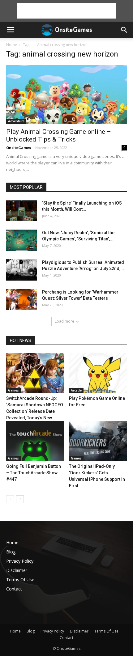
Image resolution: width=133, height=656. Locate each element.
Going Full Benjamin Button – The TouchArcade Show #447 (33, 473)
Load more (64, 321)
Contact (14, 589)
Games (13, 390)
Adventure (16, 121)
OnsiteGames (18, 147)
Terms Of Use (20, 579)
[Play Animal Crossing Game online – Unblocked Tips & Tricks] (66, 94)
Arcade (76, 390)
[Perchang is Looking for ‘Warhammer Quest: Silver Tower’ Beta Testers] (21, 299)
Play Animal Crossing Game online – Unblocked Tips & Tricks (58, 135)
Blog (10, 552)
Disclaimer (16, 570)
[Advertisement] (66, 11)
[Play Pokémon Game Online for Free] (98, 373)
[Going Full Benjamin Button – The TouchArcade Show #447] (35, 441)
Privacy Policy (19, 561)
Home (11, 44)
